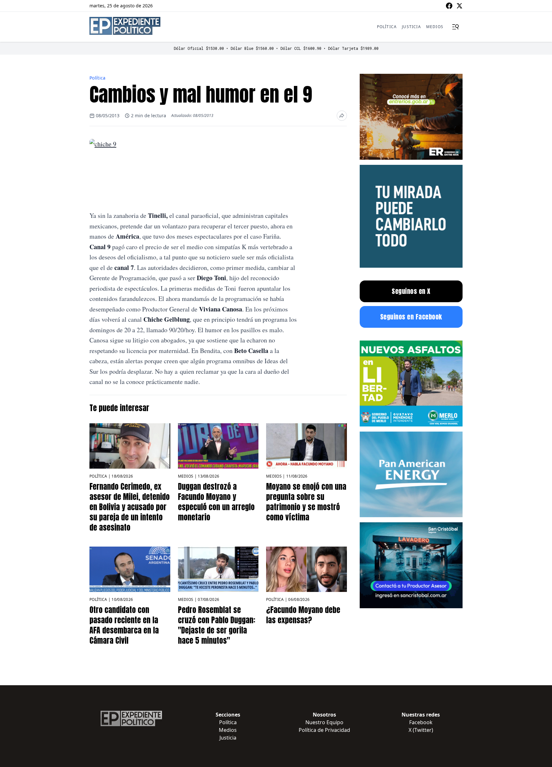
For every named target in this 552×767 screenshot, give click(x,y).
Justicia (411, 26)
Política (387, 26)
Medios (434, 26)
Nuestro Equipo (324, 722)
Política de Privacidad (324, 729)
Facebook (421, 722)
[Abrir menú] (455, 27)
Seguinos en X (411, 291)
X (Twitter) (421, 729)
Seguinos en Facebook (411, 317)
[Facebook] (449, 6)
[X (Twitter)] (459, 6)
